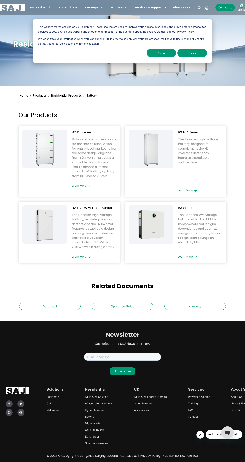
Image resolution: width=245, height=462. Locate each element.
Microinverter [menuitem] (93, 423)
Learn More (79, 186)
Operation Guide (122, 306)
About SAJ (180, 7)
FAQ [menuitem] (190, 410)
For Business (68, 7)
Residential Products (66, 95)
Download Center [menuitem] (199, 396)
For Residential (41, 7)
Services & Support (148, 7)
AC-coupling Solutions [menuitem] (99, 403)
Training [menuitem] (193, 403)
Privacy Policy (150, 456)
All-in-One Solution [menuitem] (96, 396)
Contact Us (128, 456)
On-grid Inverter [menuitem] (95, 429)
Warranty (195, 306)
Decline (192, 52)
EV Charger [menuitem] (92, 436)
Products (117, 7)
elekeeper (92, 7)
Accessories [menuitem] (141, 410)
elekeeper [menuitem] (53, 410)
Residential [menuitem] (53, 396)
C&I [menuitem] (49, 403)
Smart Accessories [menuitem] (96, 443)
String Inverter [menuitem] (143, 403)
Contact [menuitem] (193, 416)
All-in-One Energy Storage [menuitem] (150, 396)
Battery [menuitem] (89, 416)
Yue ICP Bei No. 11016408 (180, 456)
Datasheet (49, 306)
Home (23, 95)
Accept (161, 52)
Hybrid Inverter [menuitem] (94, 410)
